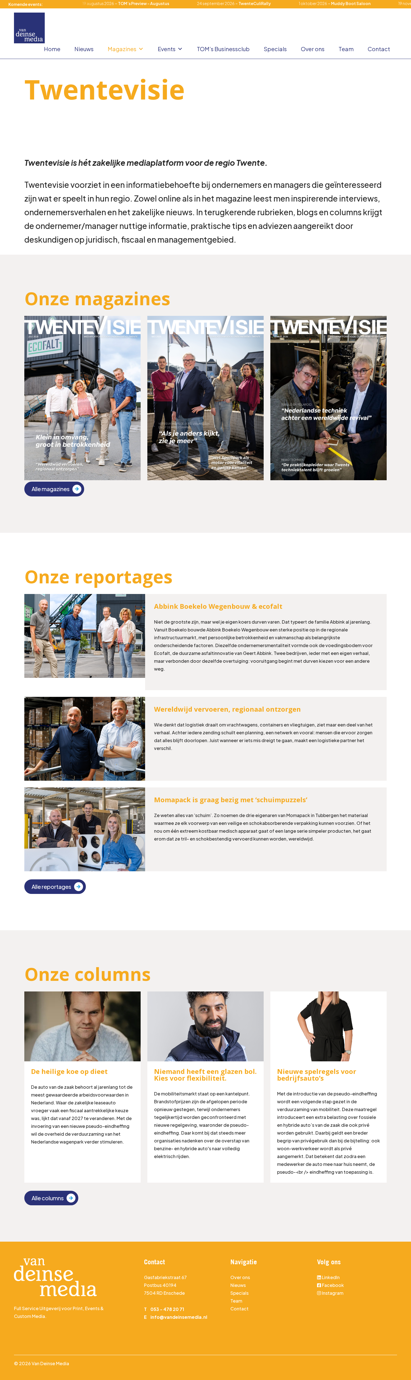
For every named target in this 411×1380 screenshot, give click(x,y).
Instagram (332, 1293)
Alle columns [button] (48, 1197)
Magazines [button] (122, 48)
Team (346, 48)
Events (167, 48)
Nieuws (84, 48)
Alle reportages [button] (51, 886)
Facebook (333, 1285)
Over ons (313, 48)
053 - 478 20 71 (167, 1309)
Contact (379, 48)
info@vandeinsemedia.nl (178, 1317)
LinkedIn (331, 1277)
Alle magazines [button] (51, 488)
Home (52, 48)
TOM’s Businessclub (223, 48)
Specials (275, 48)
